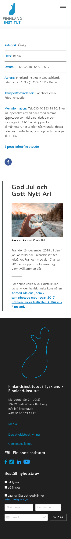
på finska (13, 488)
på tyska (13, 482)
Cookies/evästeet (20, 444)
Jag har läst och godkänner (24, 497)
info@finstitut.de (27, 147)
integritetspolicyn (16, 499)
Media (12, 424)
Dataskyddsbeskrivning (24, 435)
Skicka (58, 517)
